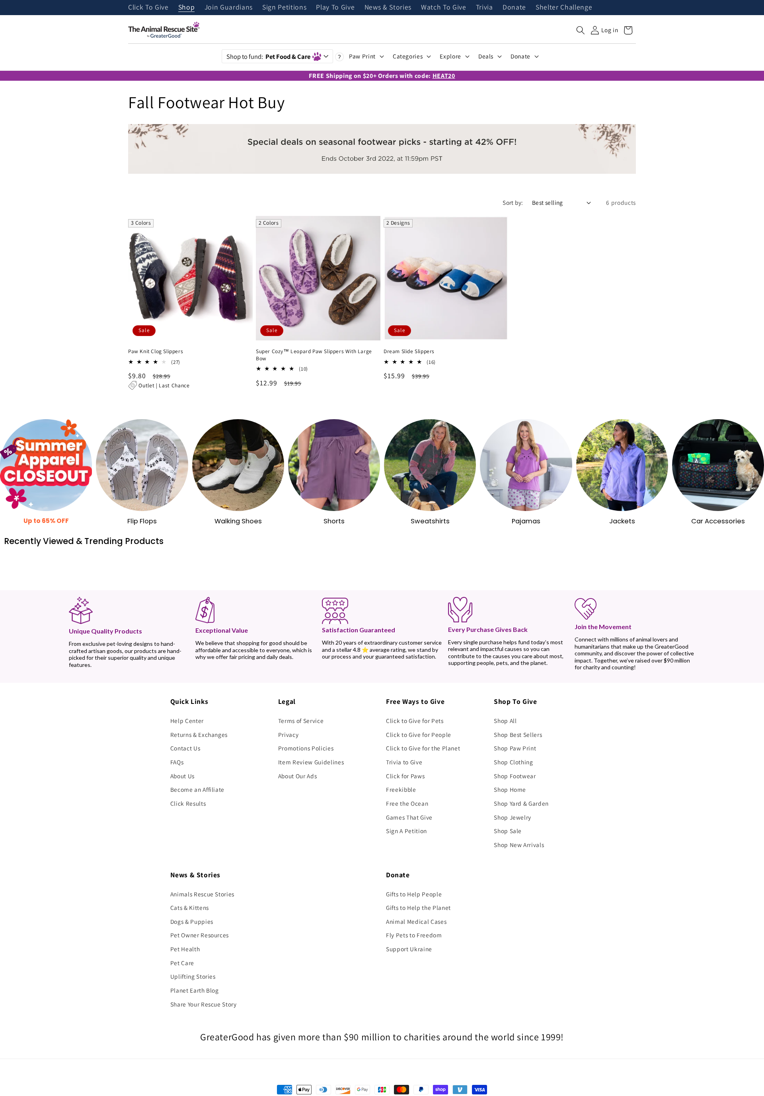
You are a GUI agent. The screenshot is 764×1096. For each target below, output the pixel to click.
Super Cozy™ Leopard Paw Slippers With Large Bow (314, 355)
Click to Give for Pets (415, 721)
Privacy (288, 734)
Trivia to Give (404, 762)
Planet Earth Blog (194, 990)
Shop (186, 8)
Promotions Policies (306, 748)
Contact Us (185, 748)
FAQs (177, 762)
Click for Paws (405, 776)
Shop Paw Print (515, 748)
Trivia (484, 8)
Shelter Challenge (564, 8)
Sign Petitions (284, 8)
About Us (182, 776)
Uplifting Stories (193, 976)
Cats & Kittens (189, 907)
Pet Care (182, 963)
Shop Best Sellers (518, 734)
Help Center (187, 721)
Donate (514, 8)
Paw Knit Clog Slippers (155, 351)
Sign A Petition (406, 831)
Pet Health (185, 949)
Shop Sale (508, 831)
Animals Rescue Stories (202, 894)
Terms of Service (301, 721)
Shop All (505, 721)
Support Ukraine (409, 949)
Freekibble (401, 789)
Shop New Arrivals (519, 845)
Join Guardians (229, 8)
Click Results (188, 803)
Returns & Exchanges (199, 734)
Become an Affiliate (197, 789)
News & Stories (387, 8)
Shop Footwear (515, 776)
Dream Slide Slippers (409, 351)
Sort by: (513, 202)
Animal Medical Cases (416, 921)
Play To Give (335, 8)
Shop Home (510, 789)
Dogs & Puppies (191, 921)
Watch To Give (443, 8)
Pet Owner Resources (199, 935)
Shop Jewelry (512, 817)
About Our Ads (297, 776)
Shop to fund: (268, 56)
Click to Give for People (418, 734)
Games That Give (409, 817)
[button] (580, 30)
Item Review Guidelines (311, 762)
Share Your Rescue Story (203, 1004)
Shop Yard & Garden (521, 803)
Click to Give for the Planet (423, 748)
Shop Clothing (513, 762)
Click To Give (148, 8)
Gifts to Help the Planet (418, 907)
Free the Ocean (407, 803)
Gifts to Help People (414, 894)
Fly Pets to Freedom (414, 935)
